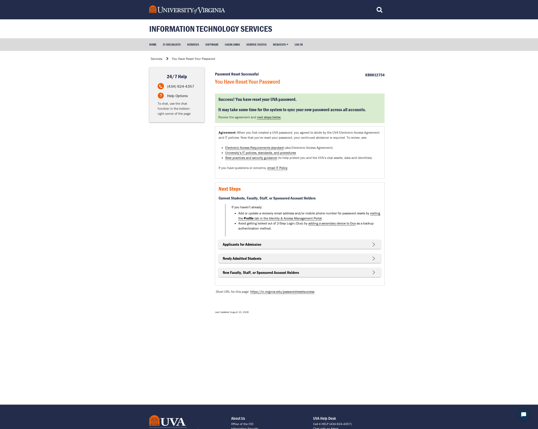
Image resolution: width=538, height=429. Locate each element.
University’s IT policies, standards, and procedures (260, 152)
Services (156, 59)
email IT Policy (277, 168)
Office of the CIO (242, 424)
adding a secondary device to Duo (332, 223)
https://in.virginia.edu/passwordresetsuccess (282, 291)
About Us (238, 418)
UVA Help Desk (324, 418)
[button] (280, 44)
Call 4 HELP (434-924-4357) (332, 424)
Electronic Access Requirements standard (254, 147)
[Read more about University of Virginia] (238, 9)
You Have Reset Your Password (193, 59)
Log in (299, 44)
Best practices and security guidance (251, 158)
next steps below (269, 117)
